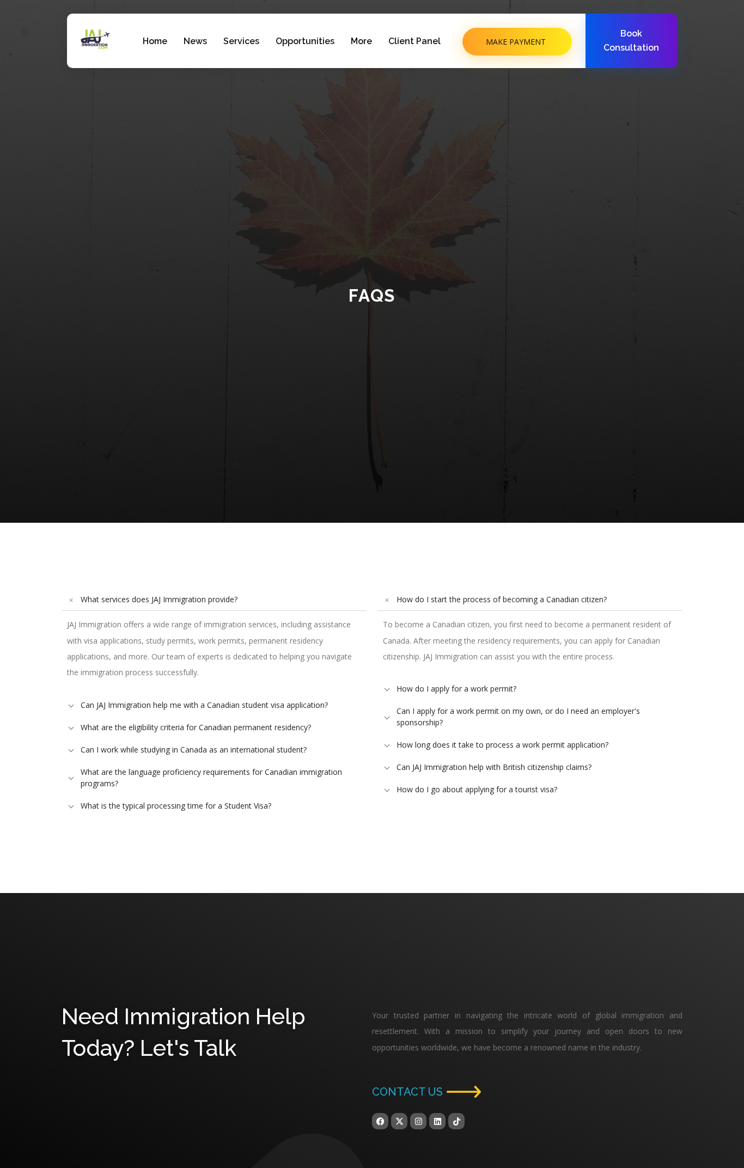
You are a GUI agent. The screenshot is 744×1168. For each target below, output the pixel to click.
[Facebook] (380, 1121)
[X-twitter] (399, 1121)
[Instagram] (418, 1121)
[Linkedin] (437, 1121)
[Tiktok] (456, 1121)
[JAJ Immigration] (95, 39)
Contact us (407, 1091)
